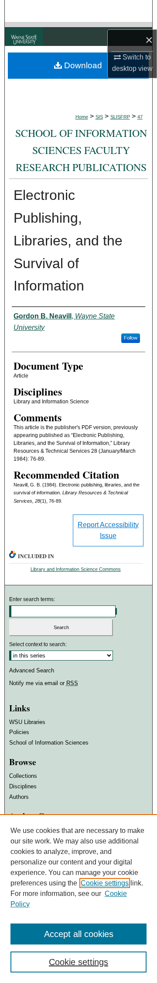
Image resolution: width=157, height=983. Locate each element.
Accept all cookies (78, 934)
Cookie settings (105, 883)
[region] (78, 898)
